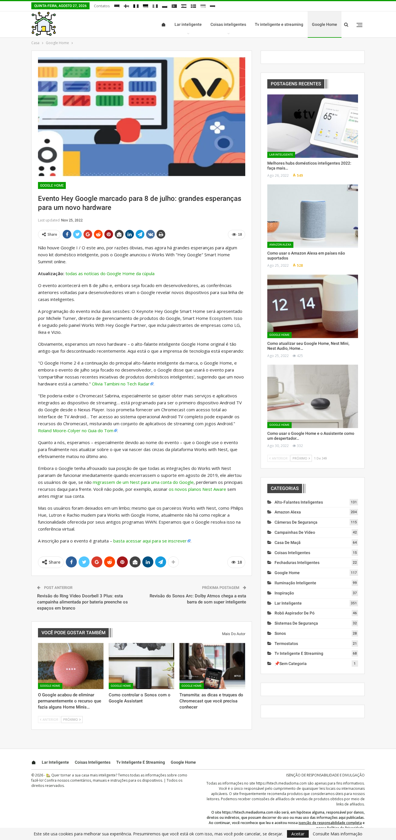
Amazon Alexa (280, 244)
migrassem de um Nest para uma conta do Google (143, 482)
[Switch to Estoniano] (116, 5)
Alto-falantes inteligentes (299, 502)
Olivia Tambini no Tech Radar (121, 384)
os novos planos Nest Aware (197, 489)
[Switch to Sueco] (193, 5)
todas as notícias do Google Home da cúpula (110, 273)
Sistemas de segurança (296, 623)
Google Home (324, 24)
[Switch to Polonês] (164, 5)
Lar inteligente (188, 24)
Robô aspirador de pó (295, 613)
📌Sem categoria (291, 663)
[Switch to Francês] (136, 5)
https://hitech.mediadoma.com (281, 783)
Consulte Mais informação (337, 834)
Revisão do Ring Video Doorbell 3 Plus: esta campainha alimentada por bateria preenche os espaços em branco (82, 602)
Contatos (102, 5)
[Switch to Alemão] (145, 5)
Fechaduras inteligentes (297, 562)
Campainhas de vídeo (295, 532)
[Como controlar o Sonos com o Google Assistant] (141, 666)
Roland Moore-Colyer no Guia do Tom (75, 430)
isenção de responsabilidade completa (330, 822)
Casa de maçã (288, 542)
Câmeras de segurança (296, 522)
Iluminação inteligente (295, 583)
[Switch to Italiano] (155, 5)
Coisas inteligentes (228, 24)
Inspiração (284, 593)
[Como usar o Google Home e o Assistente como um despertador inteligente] (312, 396)
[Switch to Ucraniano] (203, 5)
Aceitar (297, 834)
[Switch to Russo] (212, 5)
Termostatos (286, 643)
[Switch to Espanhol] (183, 5)
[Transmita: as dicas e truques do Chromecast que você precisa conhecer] (212, 666)
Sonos (280, 633)
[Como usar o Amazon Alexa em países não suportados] (312, 216)
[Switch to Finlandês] (126, 5)
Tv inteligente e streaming (279, 24)
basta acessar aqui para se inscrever (150, 541)
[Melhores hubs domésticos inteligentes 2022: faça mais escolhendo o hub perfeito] (312, 126)
